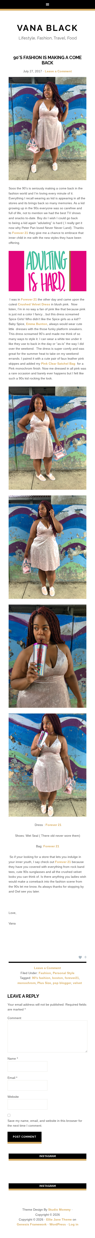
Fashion (45, 973)
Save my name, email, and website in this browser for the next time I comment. (45, 1123)
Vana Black (47, 28)
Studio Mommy (59, 1209)
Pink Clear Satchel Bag (58, 363)
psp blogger (62, 983)
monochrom (26, 983)
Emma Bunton (36, 324)
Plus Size (44, 983)
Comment (14, 1018)
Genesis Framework (32, 1224)
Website (13, 1096)
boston (57, 978)
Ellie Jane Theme (59, 1219)
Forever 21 (20, 233)
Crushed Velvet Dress (34, 304)
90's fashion (41, 978)
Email (12, 1077)
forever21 (72, 978)
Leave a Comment (58, 71)
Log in (73, 1224)
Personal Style (63, 973)
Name (13, 1058)
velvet (77, 983)
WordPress (57, 1224)
